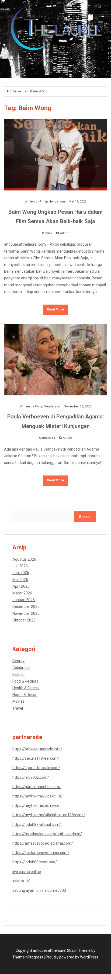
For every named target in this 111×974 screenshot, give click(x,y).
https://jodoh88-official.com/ (36, 824)
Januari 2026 (23, 600)
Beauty (18, 661)
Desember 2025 (26, 606)
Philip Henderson (52, 201)
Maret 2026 (22, 593)
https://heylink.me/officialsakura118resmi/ (48, 815)
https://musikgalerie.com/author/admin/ (47, 834)
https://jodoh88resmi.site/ (34, 862)
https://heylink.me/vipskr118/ (37, 796)
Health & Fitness (26, 688)
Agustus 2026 (24, 559)
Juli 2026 (20, 566)
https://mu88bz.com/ (30, 777)
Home (12, 91)
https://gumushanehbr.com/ (36, 787)
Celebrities (47, 438)
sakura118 (21, 881)
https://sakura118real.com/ (35, 758)
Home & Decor (24, 694)
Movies (47, 233)
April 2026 (21, 586)
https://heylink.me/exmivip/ (36, 805)
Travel (17, 708)
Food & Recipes (25, 681)
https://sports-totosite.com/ (36, 768)
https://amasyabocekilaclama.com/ (42, 843)
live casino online (26, 872)
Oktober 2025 (24, 620)
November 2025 (26, 613)
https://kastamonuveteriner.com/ (40, 853)
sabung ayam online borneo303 (39, 890)
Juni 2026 (20, 573)
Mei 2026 (20, 580)
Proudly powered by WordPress (72, 957)
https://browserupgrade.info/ (37, 749)
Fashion (19, 674)
